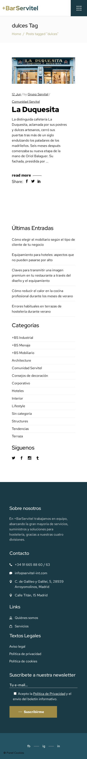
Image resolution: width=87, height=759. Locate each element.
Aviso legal (17, 646)
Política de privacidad (25, 654)
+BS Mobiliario (23, 353)
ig (43, 746)
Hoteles (18, 391)
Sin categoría (22, 413)
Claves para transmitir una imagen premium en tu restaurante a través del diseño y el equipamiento (41, 275)
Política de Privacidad (49, 693)
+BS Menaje (21, 345)
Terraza (17, 436)
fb (28, 746)
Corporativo (21, 383)
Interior (17, 398)
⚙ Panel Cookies (13, 753)
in (58, 746)
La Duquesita (35, 109)
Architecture (21, 360)
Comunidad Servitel (26, 102)
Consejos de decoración (30, 375)
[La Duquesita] (43, 70)
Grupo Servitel (38, 94)
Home (16, 34)
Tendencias (20, 429)
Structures (20, 421)
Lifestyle (18, 406)
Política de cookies (23, 661)
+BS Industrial (22, 337)
